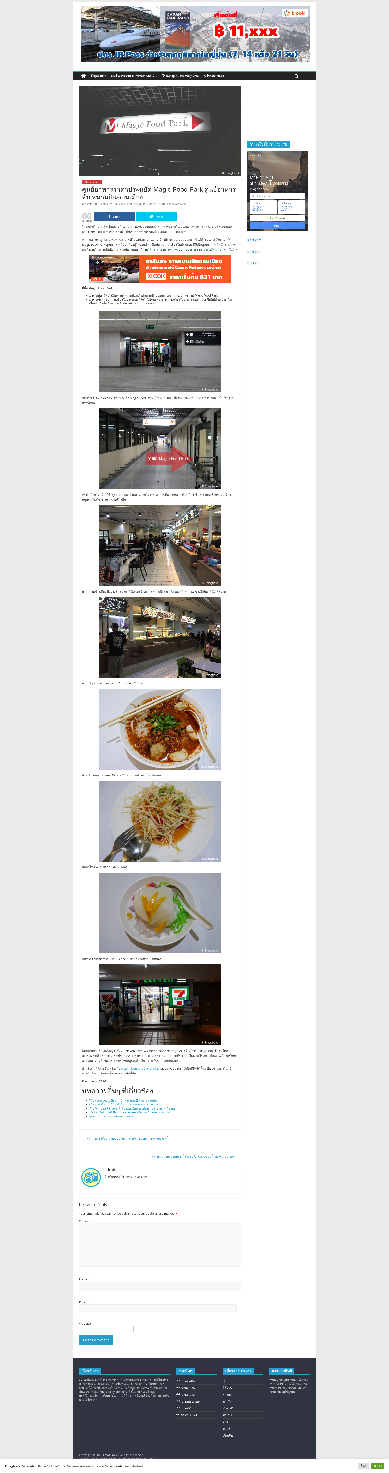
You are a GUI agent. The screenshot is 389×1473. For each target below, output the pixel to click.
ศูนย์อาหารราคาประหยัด (152, 204)
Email (84, 1302)
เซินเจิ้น (228, 1435)
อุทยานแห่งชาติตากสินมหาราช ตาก (112, 1116)
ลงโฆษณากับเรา (213, 76)
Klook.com (254, 240)
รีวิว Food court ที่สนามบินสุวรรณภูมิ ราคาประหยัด (123, 1100)
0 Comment (105, 204)
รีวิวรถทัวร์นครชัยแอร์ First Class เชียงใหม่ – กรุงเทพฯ (195, 1156)
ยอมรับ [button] (377, 1466)
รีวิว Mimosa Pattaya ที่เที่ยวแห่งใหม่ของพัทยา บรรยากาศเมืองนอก (133, 1108)
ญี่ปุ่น (226, 1381)
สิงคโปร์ (228, 1408)
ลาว (225, 1422)
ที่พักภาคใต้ (183, 1408)
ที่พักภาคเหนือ (185, 1381)
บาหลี (226, 1428)
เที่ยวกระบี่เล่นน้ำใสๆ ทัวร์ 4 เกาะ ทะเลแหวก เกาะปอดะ (125, 1104)
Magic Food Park (128, 204)
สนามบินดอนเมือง (176, 204)
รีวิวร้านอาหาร (91, 182)
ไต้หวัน (227, 1388)
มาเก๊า (227, 1401)
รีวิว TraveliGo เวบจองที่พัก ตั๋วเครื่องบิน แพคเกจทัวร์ (123, 1138)
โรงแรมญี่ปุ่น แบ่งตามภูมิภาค (180, 76)
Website (85, 1323)
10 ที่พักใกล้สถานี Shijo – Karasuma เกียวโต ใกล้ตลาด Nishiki (129, 1112)
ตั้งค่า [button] (363, 1466)
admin (88, 204)
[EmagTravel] (83, 76)
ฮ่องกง (227, 1395)
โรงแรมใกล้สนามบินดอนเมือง (139, 1068)
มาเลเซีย (228, 1415)
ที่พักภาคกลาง (185, 1395)
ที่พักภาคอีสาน (185, 1388)
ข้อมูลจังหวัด (98, 76)
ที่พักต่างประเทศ (187, 1415)
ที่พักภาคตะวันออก (188, 1401)
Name (84, 1279)
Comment (86, 1221)
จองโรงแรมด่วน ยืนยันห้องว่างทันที (132, 76)
